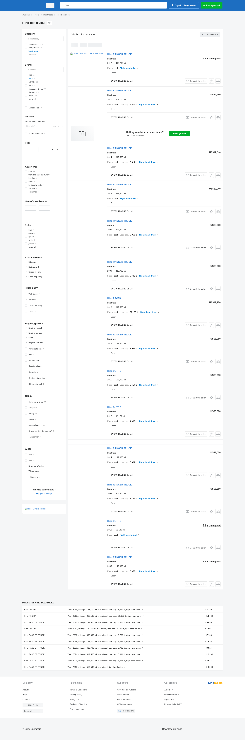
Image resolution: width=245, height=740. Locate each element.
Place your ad (179, 133)
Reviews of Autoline (78, 704)
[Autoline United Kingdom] (32, 5)
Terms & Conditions (78, 690)
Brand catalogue (77, 709)
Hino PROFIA (114, 298)
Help (25, 694)
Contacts (26, 699)
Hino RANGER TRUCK (119, 54)
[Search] (63, 5)
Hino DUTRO (114, 371)
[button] (211, 81)
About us (26, 690)
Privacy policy (76, 694)
